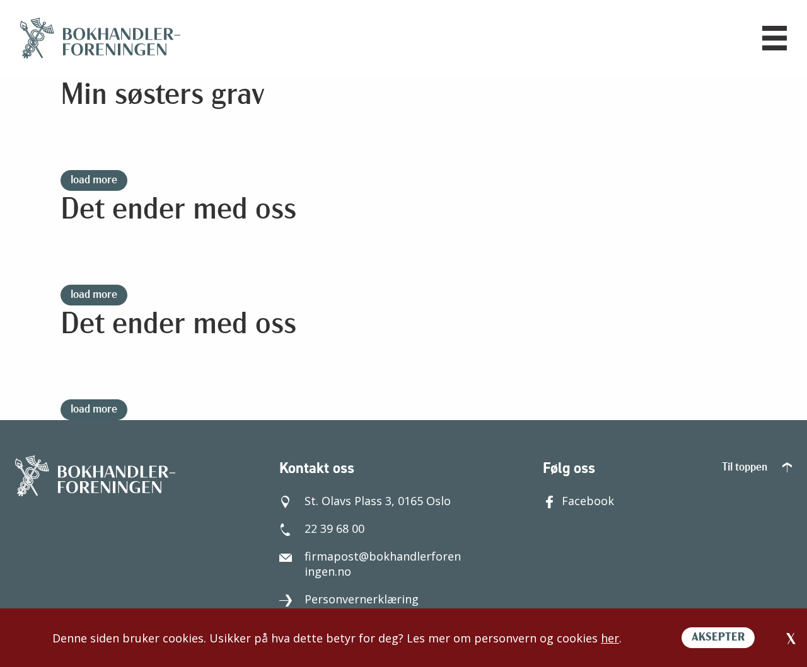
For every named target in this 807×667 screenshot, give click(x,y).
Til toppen (746, 468)
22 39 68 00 (334, 528)
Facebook (588, 500)
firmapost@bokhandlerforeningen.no (383, 564)
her (610, 638)
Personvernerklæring (362, 599)
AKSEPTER (718, 638)
